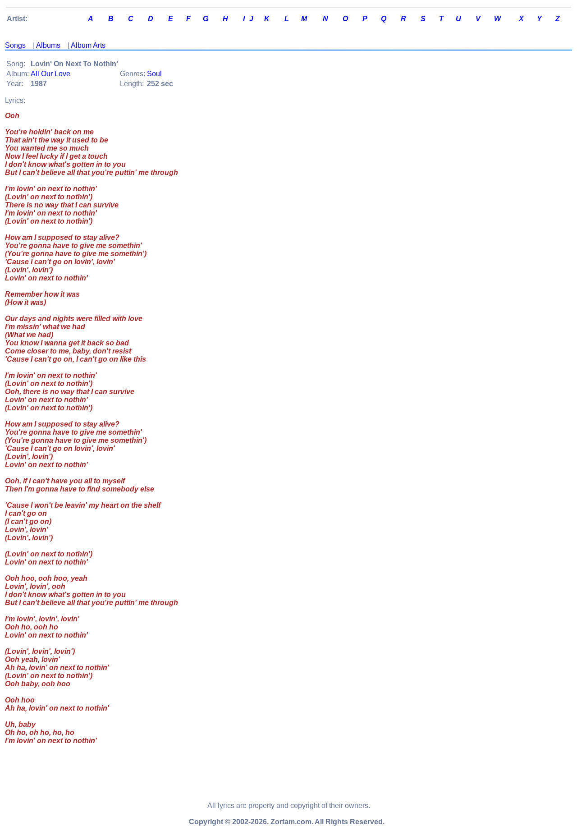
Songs (15, 45)
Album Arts (88, 45)
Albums (48, 45)
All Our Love (50, 74)
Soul (154, 74)
